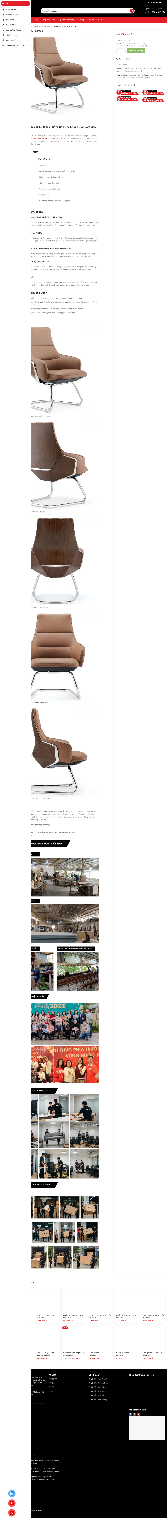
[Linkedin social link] (157, 2)
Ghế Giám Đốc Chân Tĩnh (130, 75)
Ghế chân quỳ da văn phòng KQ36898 (45, 1353)
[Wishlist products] (164, 2)
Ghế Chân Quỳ (33, 26)
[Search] (132, 11)
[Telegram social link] (159, 2)
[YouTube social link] (138, 1414)
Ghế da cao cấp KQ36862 (96, 1353)
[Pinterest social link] (154, 2)
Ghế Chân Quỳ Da (46, 26)
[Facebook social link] (148, 2)
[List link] (67, 1379)
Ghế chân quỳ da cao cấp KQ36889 (47, 138)
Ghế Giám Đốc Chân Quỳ (132, 71)
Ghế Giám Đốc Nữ (143, 78)
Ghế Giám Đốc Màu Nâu (125, 78)
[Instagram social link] (134, 1414)
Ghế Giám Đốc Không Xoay (152, 75)
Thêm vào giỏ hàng (136, 51)
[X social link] (151, 2)
